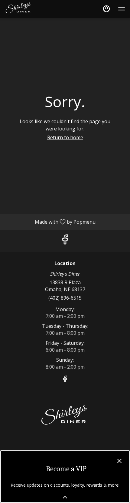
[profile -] (106, 8)
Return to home (65, 137)
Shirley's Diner (65, 417)
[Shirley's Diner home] (32, 9)
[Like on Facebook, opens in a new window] (65, 240)
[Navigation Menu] (121, 9)
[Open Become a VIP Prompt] (65, 497)
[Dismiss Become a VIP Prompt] (119, 461)
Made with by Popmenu (50, 221)
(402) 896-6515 (65, 297)
